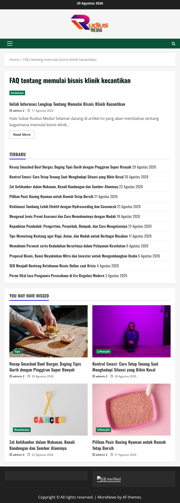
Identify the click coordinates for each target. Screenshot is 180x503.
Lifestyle (103, 351)
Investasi (17, 93)
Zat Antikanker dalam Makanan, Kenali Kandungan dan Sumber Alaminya (63, 186)
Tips (17, 351)
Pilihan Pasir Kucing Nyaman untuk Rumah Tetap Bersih (51, 196)
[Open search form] (173, 43)
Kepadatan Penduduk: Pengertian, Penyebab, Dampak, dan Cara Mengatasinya (68, 226)
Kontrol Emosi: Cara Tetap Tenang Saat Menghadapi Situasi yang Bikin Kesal (66, 177)
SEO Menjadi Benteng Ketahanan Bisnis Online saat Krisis (52, 265)
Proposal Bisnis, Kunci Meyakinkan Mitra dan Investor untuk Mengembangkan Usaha (73, 256)
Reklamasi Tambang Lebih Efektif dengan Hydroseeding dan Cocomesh (62, 206)
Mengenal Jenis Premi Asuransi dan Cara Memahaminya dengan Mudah (62, 216)
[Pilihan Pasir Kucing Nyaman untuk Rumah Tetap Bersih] (131, 410)
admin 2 (18, 111)
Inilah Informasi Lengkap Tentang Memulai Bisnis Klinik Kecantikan (67, 104)
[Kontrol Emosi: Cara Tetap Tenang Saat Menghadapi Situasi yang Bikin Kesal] (131, 331)
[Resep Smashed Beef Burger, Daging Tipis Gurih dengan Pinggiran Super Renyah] (48, 331)
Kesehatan (21, 430)
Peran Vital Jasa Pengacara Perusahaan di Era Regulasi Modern (56, 275)
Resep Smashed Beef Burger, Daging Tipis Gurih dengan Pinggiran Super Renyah (70, 167)
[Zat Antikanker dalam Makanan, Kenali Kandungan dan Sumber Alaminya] (48, 410)
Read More (23, 135)
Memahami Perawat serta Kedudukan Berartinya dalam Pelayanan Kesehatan (67, 246)
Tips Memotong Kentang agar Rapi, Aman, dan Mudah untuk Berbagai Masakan (68, 236)
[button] (10, 43)
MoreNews (107, 497)
